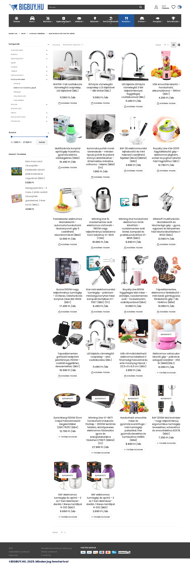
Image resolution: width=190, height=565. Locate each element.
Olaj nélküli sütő (20, 96)
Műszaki (94, 21)
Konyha (125, 21)
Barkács (47, 21)
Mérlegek (17, 92)
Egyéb (13, 62)
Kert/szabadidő (110, 21)
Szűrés (42, 142)
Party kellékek (19, 100)
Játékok (78, 21)
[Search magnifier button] (141, 7)
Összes (16, 21)
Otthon (141, 21)
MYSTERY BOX (16, 108)
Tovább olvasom (167, 373)
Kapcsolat (13, 555)
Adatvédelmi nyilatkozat (19, 552)
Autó (31, 21)
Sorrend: (56, 45)
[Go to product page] (68, 65)
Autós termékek (17, 50)
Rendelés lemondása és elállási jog (56, 548)
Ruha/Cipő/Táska (18, 117)
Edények (17, 83)
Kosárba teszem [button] (69, 103)
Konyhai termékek (18, 79)
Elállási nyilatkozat (49, 552)
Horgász (157, 21)
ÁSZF (11, 548)
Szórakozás (172, 21)
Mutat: (158, 45)
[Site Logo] (26, 7)
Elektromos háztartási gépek (25, 88)
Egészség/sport (63, 21)
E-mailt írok (46, 555)
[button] (173, 44)
